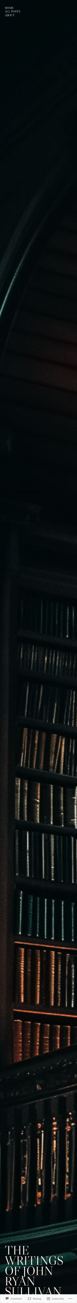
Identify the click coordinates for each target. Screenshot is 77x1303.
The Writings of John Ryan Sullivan (34, 1271)
